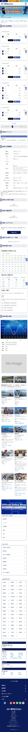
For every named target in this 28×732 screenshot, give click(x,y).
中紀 (3, 666)
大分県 (12, 632)
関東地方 (5, 551)
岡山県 (20, 618)
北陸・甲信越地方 (6, 554)
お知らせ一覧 (13, 716)
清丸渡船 (4, 646)
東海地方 (5, 558)
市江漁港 (20, 658)
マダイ (25, 21)
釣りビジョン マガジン (6, 693)
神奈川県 (13, 596)
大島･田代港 (4, 654)
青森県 (12, 582)
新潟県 (20, 596)
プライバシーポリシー (13, 722)
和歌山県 (2, 17)
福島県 (4, 589)
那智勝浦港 (9, 17)
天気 (4, 533)
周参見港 (4, 653)
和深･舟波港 (20, 654)
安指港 (11, 656)
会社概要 (13, 711)
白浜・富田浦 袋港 (13, 658)
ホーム (4, 1)
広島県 (4, 621)
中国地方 (5, 565)
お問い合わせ (13, 720)
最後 (21, 126)
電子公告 (13, 714)
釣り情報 (4, 690)
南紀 (5, 17)
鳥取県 (4, 618)
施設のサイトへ (16, 158)
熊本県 (4, 632)
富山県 (4, 600)
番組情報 (4, 688)
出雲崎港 (12, 654)
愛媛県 (12, 625)
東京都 (4, 596)
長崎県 (20, 628)
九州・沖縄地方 (6, 572)
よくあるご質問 (5, 696)
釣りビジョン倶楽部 (14, 1)
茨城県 (12, 589)
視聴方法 (25, 1)
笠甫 (3, 659)
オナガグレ (6, 21)
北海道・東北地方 (6, 547)
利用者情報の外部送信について (13, 726)
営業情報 (5, 526)
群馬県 (4, 593)
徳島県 (20, 621)
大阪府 (20, 610)
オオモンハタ (17, 21)
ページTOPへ (13, 681)
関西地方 (5, 561)
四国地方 (5, 568)
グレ (21, 21)
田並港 (19, 656)
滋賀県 (4, 610)
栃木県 (20, 589)
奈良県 (12, 614)
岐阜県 (20, 603)
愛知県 (12, 607)
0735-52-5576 (16, 153)
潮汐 (4, 537)
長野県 (12, 603)
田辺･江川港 (4, 658)
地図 (4, 530)
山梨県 (4, 603)
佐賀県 (12, 628)
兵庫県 (4, 614)
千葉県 (20, 593)
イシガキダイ (11, 21)
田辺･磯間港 (20, 653)
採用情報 (13, 718)
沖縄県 (12, 636)
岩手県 (20, 582)
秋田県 (12, 585)
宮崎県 (20, 632)
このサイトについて (13, 724)
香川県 (4, 625)
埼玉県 (12, 593)
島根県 (12, 618)
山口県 (12, 621)
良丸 (11, 646)
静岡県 (4, 607)
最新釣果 (5, 519)
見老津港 (4, 656)
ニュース (5, 522)
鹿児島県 (5, 636)
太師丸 (17, 20)
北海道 (4, 582)
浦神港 (11, 653)
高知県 (20, 625)
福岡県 (4, 628)
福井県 (20, 600)
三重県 (20, 607)
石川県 (12, 600)
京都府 (12, 610)
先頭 (7, 126)
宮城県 (4, 585)
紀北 (11, 666)
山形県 (20, 585)
